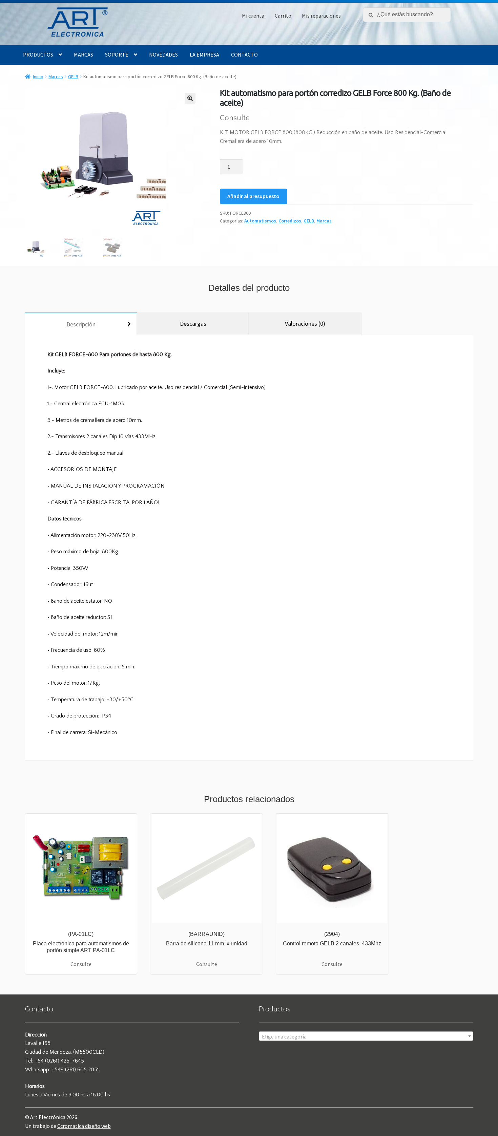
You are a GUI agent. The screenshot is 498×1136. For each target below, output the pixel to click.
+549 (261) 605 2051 (74, 1070)
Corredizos (289, 221)
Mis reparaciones (321, 15)
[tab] (81, 324)
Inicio (38, 76)
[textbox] (366, 1036)
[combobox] (366, 1036)
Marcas (83, 54)
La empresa (204, 54)
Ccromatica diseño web (84, 1125)
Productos (38, 54)
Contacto (244, 54)
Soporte (116, 54)
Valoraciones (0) (305, 323)
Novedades (163, 54)
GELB (73, 76)
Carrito (283, 15)
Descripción (81, 324)
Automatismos (260, 221)
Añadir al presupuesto (253, 196)
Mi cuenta (253, 15)
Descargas (193, 323)
